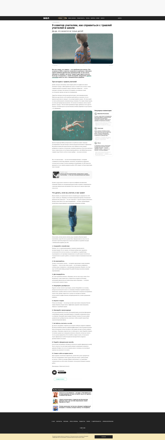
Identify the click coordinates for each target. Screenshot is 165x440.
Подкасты (82, 421)
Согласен (103, 436)
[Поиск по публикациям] (115, 18)
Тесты (88, 18)
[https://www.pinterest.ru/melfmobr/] (86, 416)
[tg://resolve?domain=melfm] (71, 416)
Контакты (59, 421)
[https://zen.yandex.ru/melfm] (75, 416)
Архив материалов (108, 421)
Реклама (65, 421)
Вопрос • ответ (95, 18)
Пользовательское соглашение (82, 432)
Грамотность (81, 18)
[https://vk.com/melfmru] (79, 416)
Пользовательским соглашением (77, 436)
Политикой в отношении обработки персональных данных (73, 437)
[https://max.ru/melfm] (93, 416)
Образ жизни (72, 18)
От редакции (61, 370)
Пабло (88, 421)
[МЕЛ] (46, 18)
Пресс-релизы (74, 421)
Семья (60, 18)
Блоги (102, 18)
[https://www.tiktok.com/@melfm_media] (82, 416)
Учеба (65, 18)
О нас (53, 421)
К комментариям (60, 379)
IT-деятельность (96, 421)
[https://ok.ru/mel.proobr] (89, 416)
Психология (56, 22)
